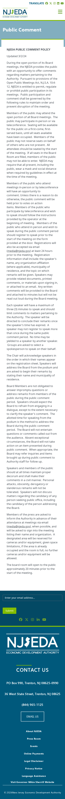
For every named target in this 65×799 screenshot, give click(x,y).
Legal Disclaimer (34, 761)
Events (34, 746)
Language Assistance (34, 775)
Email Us (32, 716)
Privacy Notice (33, 768)
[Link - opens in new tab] (46, 3)
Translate (36, 3)
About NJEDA (34, 731)
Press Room (34, 738)
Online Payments (34, 753)
